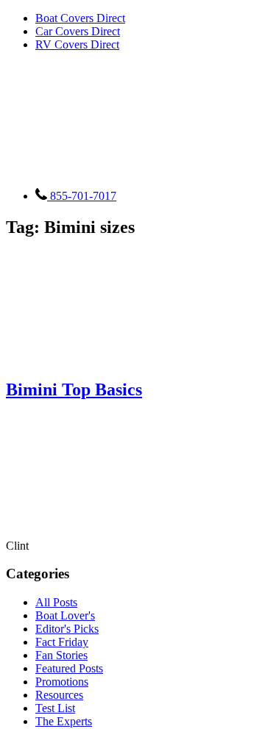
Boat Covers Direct (80, 18)
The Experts (63, 721)
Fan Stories (61, 655)
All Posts (56, 602)
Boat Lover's (65, 615)
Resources (59, 695)
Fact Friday (61, 642)
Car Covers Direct (77, 31)
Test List (55, 708)
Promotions (61, 681)
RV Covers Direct (77, 44)
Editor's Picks (67, 628)
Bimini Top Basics (74, 389)
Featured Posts (69, 668)
